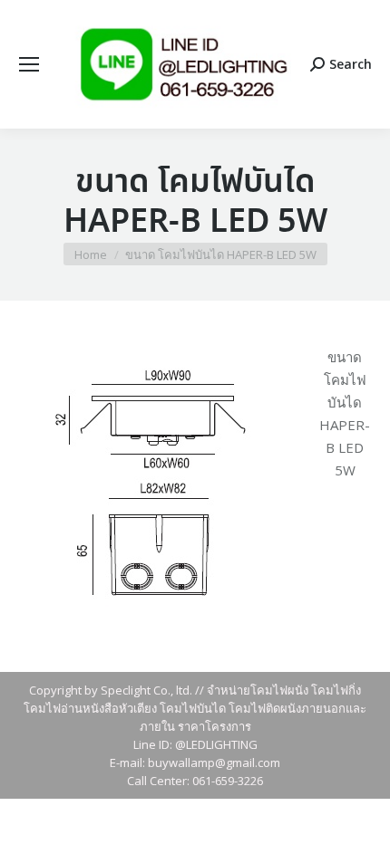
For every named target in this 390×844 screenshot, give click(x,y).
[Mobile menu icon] (29, 64)
